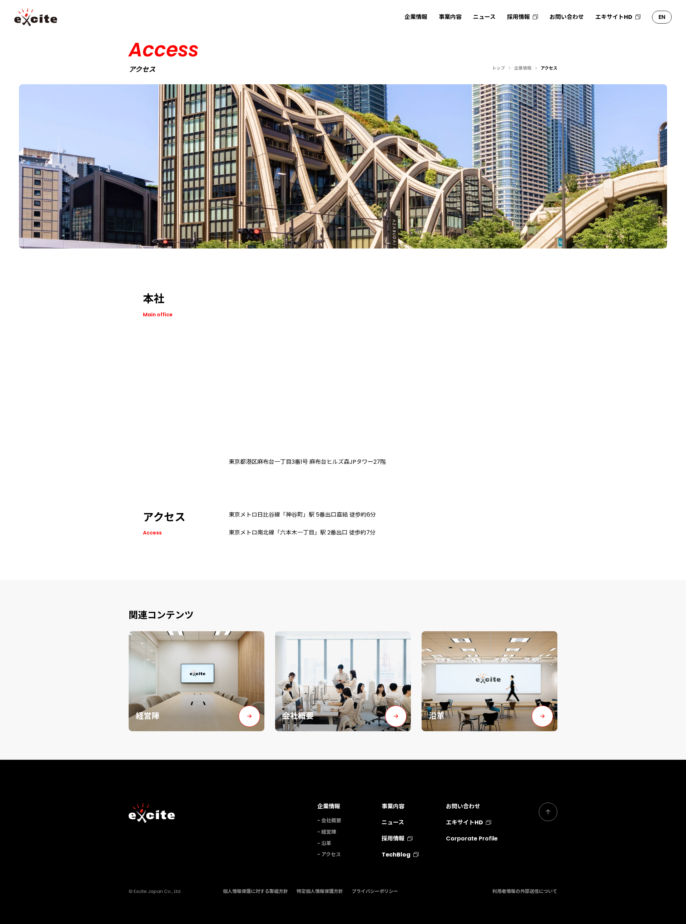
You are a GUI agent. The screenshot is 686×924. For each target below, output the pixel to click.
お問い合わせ (567, 17)
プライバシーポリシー (375, 891)
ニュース (484, 17)
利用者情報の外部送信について (524, 891)
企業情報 (415, 17)
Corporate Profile (472, 839)
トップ (498, 68)
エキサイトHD (613, 17)
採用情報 (518, 17)
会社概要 (331, 820)
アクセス (331, 854)
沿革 (326, 843)
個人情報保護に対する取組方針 (255, 891)
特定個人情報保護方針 (320, 891)
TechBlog (396, 855)
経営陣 (328, 831)
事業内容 (450, 17)
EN (661, 17)
